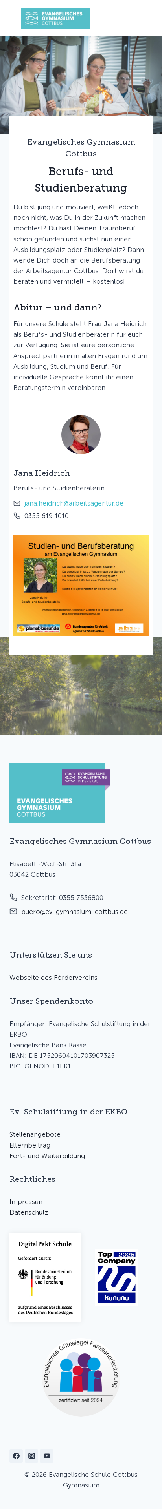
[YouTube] (46, 1456)
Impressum (27, 1202)
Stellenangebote (35, 1134)
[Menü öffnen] (145, 18)
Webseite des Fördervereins (53, 977)
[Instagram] (31, 1456)
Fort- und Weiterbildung (47, 1156)
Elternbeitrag (29, 1145)
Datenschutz (28, 1212)
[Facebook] (16, 1456)
